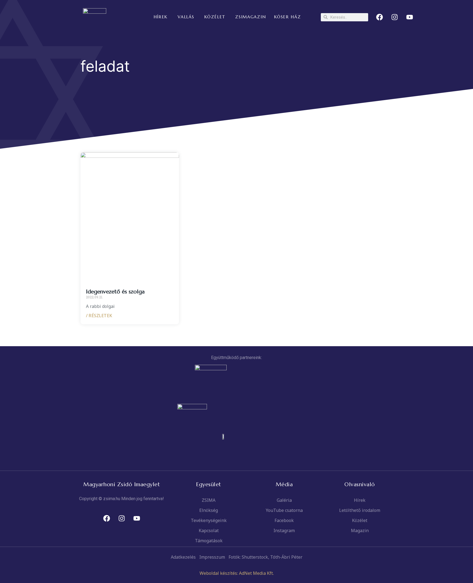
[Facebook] (380, 17)
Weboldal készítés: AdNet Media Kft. (237, 573)
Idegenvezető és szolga (115, 291)
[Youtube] (410, 17)
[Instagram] (395, 17)
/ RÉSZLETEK (99, 316)
